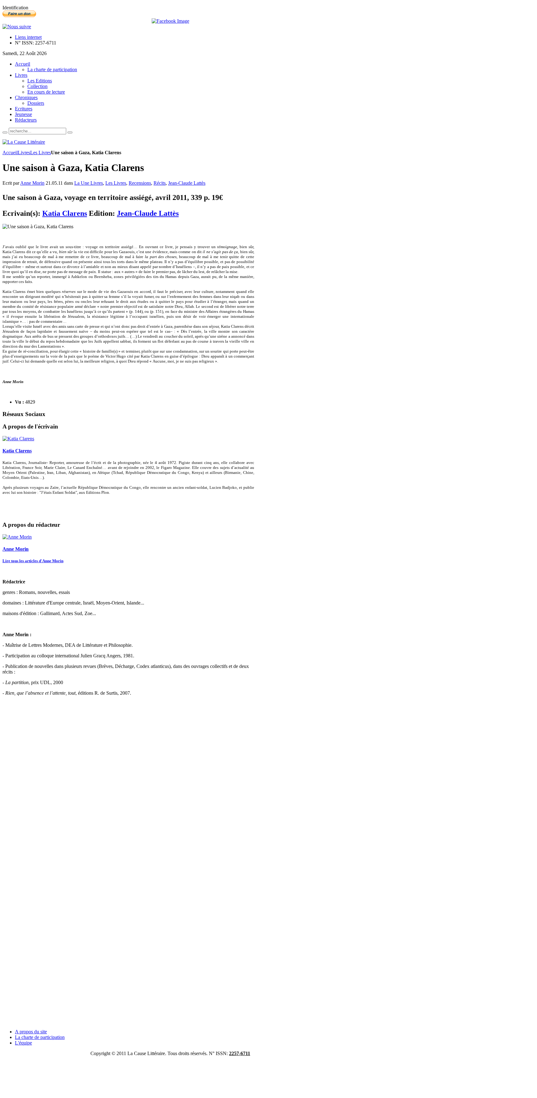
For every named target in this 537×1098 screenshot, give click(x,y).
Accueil (10, 152)
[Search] (4, 132)
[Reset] (69, 132)
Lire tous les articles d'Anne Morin (32, 560)
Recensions (140, 183)
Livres (24, 152)
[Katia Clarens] (18, 438)
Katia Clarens (64, 213)
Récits (160, 183)
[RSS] (16, 26)
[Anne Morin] (17, 537)
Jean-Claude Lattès (186, 183)
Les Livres (40, 152)
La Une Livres (88, 183)
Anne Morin (32, 183)
